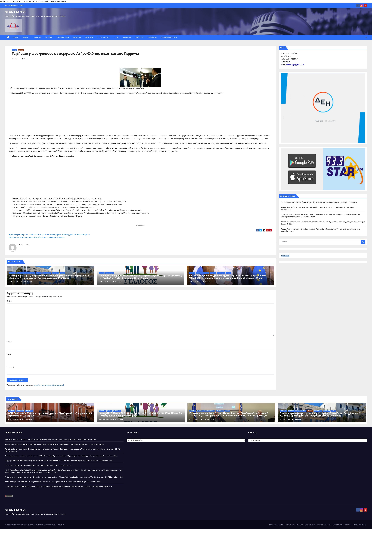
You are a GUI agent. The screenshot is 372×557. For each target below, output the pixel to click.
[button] (366, 37)
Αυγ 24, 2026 (14, 281)
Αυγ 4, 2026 (194, 281)
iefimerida (140, 225)
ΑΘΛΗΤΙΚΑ (37, 37)
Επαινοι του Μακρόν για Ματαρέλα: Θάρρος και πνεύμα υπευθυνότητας (37, 237)
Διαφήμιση (127, 37)
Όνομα (9, 342)
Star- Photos (103, 37)
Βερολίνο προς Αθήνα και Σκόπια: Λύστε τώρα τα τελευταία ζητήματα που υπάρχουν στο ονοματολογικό (49, 235)
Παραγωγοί (139, 37)
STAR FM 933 (15, 12)
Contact (89, 37)
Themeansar (60, 524)
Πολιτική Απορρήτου (337, 524)
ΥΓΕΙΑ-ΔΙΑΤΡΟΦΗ (63, 37)
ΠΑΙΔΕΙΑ (109, 410)
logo (116, 37)
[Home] (8, 37)
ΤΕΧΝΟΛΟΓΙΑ (55, 273)
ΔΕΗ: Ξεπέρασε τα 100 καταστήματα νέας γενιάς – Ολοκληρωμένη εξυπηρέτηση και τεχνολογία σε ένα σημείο (319, 202)
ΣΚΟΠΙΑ (25, 59)
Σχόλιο (9, 301)
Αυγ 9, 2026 (104, 281)
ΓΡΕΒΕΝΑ (198, 273)
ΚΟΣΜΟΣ (14, 50)
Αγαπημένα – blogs (169, 37)
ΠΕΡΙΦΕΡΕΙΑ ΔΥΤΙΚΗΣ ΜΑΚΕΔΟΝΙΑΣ (25, 273)
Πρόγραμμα (152, 37)
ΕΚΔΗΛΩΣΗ (77, 37)
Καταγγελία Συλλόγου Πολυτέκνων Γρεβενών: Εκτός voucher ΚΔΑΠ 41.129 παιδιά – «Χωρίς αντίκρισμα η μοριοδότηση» (140, 414)
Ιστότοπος (10, 367)
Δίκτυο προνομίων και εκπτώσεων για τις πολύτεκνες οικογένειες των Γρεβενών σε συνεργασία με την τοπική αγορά (45, 482)
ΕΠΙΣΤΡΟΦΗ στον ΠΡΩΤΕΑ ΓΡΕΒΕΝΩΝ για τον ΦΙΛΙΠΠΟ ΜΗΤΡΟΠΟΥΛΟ (31, 465)
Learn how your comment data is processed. (49, 385)
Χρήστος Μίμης (25, 245)
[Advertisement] (140, 115)
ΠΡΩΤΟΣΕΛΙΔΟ (46, 273)
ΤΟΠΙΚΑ (25, 37)
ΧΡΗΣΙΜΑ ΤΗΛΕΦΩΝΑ (359, 524)
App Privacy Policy (279, 524)
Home (15, 37)
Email (9, 354)
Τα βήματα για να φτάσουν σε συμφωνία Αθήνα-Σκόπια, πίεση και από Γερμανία (75, 53)
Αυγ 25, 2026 (14, 419)
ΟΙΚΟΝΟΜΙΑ (12, 273)
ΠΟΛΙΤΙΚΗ (48, 37)
